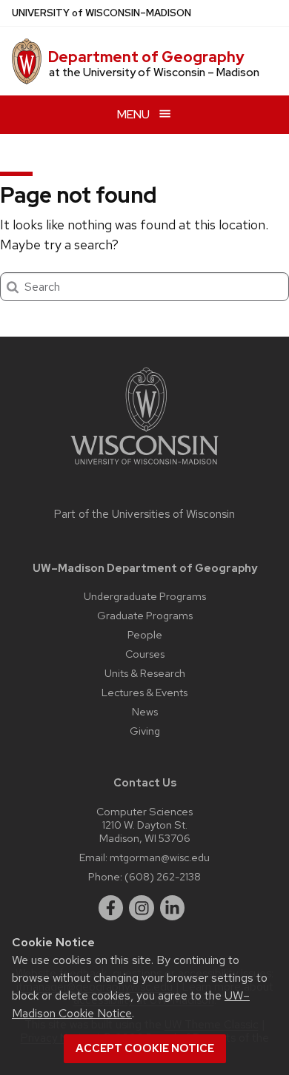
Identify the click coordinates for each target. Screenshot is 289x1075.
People (144, 634)
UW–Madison (101, 13)
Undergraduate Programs (145, 596)
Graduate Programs (145, 615)
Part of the (144, 514)
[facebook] (111, 907)
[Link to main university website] (144, 467)
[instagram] (141, 907)
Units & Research (144, 673)
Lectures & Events (144, 692)
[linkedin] (172, 907)
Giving (145, 731)
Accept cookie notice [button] (145, 1048)
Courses (145, 654)
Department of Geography (146, 57)
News (145, 711)
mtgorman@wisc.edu (160, 857)
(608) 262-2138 (162, 876)
